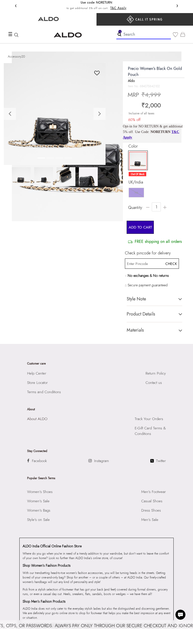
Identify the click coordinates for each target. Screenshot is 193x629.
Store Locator (37, 382)
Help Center (36, 373)
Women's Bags (38, 510)
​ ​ (144, 19)
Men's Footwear (153, 492)
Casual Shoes (151, 501)
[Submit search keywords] (119, 34)
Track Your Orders (149, 419)
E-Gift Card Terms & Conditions (150, 430)
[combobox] (143, 34)
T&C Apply (118, 8)
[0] (175, 34)
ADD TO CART (140, 227)
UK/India (135, 182)
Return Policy (156, 373)
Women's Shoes (40, 492)
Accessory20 (16, 56)
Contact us (154, 382)
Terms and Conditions (44, 392)
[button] (11, 114)
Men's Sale (149, 519)
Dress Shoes (151, 510)
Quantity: (135, 207)
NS (136, 193)
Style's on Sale (38, 519)
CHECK (170, 263)
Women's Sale (38, 501)
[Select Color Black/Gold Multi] (137, 160)
